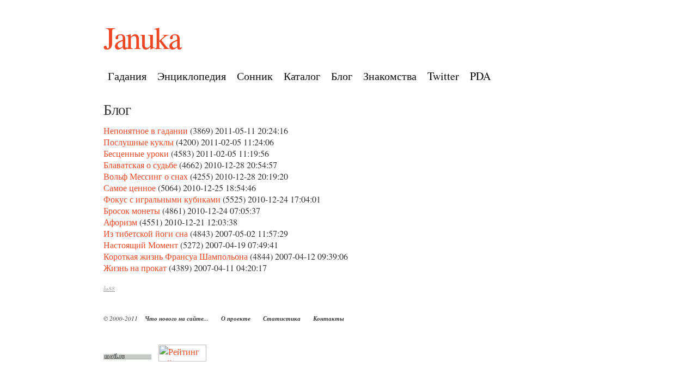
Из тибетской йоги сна (145, 233)
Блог (341, 76)
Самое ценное (129, 187)
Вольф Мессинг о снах (145, 176)
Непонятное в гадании (145, 130)
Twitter (443, 76)
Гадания (127, 76)
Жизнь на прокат (135, 267)
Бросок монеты (131, 210)
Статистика (282, 318)
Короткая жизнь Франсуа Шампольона (175, 256)
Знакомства (390, 76)
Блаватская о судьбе (140, 164)
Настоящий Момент (140, 244)
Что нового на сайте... (177, 318)
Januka (141, 37)
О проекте (235, 318)
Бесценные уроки (136, 153)
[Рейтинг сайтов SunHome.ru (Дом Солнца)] (182, 358)
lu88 (109, 288)
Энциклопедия (191, 76)
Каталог (302, 76)
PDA (480, 76)
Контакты (328, 318)
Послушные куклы (138, 142)
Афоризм (120, 222)
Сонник (255, 76)
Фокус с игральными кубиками (162, 199)
